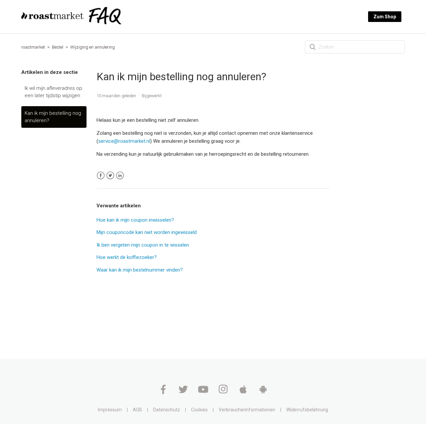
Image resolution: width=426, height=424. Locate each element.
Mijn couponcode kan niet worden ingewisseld (147, 232)
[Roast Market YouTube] (204, 392)
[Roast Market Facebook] (164, 392)
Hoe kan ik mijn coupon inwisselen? (135, 220)
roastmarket (33, 47)
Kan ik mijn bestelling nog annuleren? (53, 117)
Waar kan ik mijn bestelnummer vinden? (140, 270)
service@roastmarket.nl (124, 141)
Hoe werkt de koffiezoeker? (127, 257)
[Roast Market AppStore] (244, 392)
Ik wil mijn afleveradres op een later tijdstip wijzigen (53, 92)
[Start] (71, 23)
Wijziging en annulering (92, 47)
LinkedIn (120, 175)
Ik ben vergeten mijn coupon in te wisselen (143, 245)
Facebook (101, 175)
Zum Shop (384, 16)
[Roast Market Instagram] (224, 392)
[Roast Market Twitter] (184, 392)
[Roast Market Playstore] (263, 392)
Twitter (110, 175)
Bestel (57, 47)
